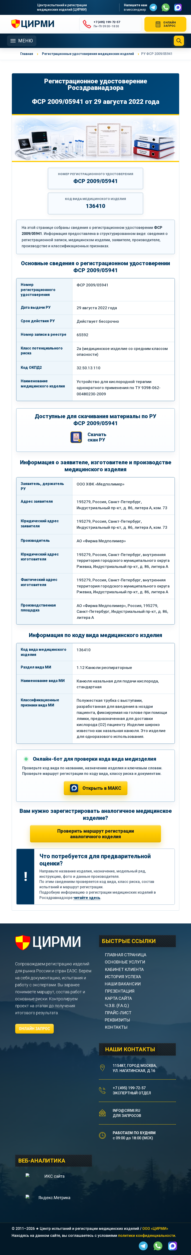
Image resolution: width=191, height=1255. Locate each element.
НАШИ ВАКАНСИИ (123, 983)
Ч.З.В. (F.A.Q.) (117, 1005)
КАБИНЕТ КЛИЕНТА (124, 969)
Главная (26, 54)
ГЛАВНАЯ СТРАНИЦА (125, 954)
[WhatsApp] (166, 7)
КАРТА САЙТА (118, 998)
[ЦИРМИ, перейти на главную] (41, 24)
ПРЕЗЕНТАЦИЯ (119, 991)
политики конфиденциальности (146, 1235)
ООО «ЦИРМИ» (155, 1228)
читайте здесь (86, 897)
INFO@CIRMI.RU (126, 1110)
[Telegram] (153, 7)
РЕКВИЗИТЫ (117, 1020)
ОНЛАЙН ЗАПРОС (34, 1028)
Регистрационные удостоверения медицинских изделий (88, 54)
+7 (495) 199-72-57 (129, 1088)
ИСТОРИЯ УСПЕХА (123, 976)
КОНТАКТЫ (116, 1027)
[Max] (178, 7)
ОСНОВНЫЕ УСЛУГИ (125, 962)
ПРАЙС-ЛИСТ (118, 1012)
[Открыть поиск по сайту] (179, 41)
